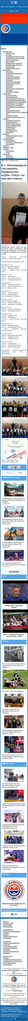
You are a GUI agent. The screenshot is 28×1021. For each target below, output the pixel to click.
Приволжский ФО (11, 122)
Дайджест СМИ (8, 147)
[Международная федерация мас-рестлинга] (12, 468)
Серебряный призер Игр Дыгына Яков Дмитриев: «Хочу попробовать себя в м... (13, 826)
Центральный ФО (11, 130)
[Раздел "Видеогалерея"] (25, 577)
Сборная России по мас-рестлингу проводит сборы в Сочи (13, 846)
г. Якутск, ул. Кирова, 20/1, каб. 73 (14, 985)
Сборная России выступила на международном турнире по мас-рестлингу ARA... (13, 756)
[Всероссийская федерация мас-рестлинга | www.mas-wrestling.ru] (6, 33)
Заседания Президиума (11, 951)
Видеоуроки (10, 157)
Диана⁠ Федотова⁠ (12, 1016)
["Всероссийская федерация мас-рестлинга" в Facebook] (12, 3)
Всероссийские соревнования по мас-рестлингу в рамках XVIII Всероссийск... (13, 544)
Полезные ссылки (12, 115)
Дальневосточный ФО (13, 120)
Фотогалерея (7, 925)
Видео (8, 109)
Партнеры (9, 87)
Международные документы (15, 98)
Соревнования (8, 139)
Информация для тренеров (15, 104)
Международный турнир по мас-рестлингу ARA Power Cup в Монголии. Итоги (13, 731)
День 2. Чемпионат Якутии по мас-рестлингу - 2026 (14, 635)
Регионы (6, 119)
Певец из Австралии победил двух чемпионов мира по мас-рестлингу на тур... (13, 805)
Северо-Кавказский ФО (13, 125)
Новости (6, 146)
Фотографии (10, 151)
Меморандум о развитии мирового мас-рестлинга (14, 64)
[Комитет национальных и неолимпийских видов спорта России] (18, 468)
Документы (9, 80)
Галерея (6, 149)
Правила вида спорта (13, 68)
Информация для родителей (15, 107)
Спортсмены (10, 137)
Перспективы (10, 61)
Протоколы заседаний (13, 82)
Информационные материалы (16, 100)
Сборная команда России (14, 136)
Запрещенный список (13, 110)
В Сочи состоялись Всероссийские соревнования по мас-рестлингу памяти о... (13, 665)
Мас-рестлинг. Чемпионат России (14, 606)
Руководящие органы (13, 77)
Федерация (7, 70)
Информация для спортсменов (16, 102)
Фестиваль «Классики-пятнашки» (13, 691)
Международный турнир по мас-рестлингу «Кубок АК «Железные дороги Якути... (13, 521)
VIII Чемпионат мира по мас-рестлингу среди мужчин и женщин (13, 564)
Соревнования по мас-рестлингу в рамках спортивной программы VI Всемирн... (13, 500)
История (8, 55)
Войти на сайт (14, 11)
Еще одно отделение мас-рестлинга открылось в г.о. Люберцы (11, 711)
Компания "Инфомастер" (18, 1011)
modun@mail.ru (18, 990)
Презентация (10, 67)
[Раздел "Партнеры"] (25, 876)
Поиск (20, 472)
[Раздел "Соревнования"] (25, 479)
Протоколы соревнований (14, 142)
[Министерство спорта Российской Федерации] (9, 468)
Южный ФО (9, 132)
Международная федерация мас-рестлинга (14, 904)
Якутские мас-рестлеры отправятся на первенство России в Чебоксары (13, 867)
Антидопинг (9, 85)
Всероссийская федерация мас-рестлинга (14, 1002)
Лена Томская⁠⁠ (16, 1014)
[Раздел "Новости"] (25, 643)
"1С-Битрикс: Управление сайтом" (11, 1008)
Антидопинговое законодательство (12, 96)
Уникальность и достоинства (15, 58)
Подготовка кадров (12, 60)
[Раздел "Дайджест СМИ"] (25, 765)
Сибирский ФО (10, 127)
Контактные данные (12, 92)
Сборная (6, 134)
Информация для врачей (14, 105)
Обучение (6, 154)
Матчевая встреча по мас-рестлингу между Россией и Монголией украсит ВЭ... (11, 785)
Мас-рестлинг (7, 51)
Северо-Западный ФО (13, 124)
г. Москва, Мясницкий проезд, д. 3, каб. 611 (14, 971)
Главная (3, 48)
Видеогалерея (8, 926)
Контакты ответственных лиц (15, 117)
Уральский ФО (10, 129)
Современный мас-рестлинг (15, 56)
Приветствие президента (14, 73)
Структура (9, 75)
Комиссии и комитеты (13, 78)
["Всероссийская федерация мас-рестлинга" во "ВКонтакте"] (15, 3)
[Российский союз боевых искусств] (15, 468)
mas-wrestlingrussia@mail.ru (17, 975)
